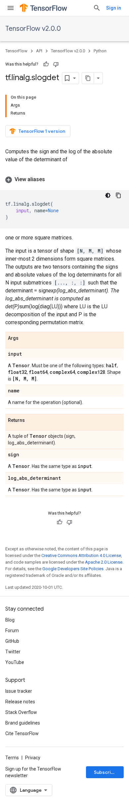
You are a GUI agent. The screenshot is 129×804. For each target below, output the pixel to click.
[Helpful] (46, 64)
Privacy (32, 757)
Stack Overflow (21, 712)
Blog (10, 620)
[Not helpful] (56, 64)
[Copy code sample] (118, 195)
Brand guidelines (22, 723)
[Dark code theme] (108, 195)
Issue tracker (18, 691)
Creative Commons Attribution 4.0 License (81, 555)
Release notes (20, 701)
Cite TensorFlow (22, 733)
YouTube (14, 662)
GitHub (12, 641)
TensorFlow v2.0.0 (33, 29)
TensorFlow (16, 50)
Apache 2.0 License (103, 562)
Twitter (13, 651)
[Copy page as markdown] (88, 78)
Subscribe (105, 772)
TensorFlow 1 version (42, 131)
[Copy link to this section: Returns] (31, 421)
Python (100, 50)
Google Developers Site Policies (73, 568)
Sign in (113, 8)
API (39, 50)
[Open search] (97, 8)
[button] (64, 179)
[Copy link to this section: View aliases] (51, 179)
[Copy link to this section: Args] (25, 338)
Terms (12, 757)
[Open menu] (10, 8)
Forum (12, 630)
